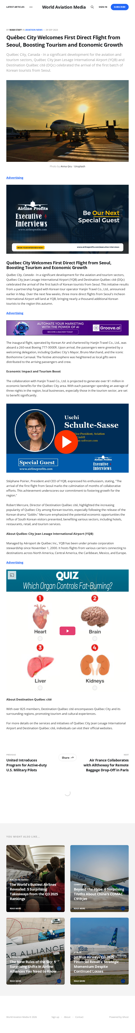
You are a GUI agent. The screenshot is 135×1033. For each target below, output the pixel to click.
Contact (79, 1017)
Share (65, 757)
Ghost (125, 1017)
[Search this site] (92, 7)
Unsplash (79, 166)
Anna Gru (66, 166)
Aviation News (34, 29)
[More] (31, 7)
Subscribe (120, 6)
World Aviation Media (64, 7)
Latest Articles (15, 6)
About (67, 1017)
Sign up (55, 1017)
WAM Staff (15, 29)
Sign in (103, 6)
